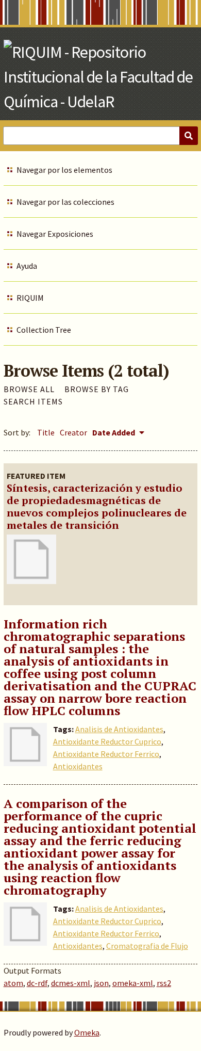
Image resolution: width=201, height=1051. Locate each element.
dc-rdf (37, 983)
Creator (73, 432)
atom (13, 983)
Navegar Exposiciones (54, 234)
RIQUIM (30, 298)
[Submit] (188, 135)
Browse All (29, 389)
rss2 (164, 983)
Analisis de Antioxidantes (119, 729)
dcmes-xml (70, 983)
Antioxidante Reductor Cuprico (107, 741)
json (101, 983)
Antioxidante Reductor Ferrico (106, 754)
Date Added (114, 432)
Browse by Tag (96, 389)
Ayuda (26, 266)
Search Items (33, 401)
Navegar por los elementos (64, 170)
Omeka (86, 1032)
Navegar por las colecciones (65, 202)
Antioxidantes (78, 766)
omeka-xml (132, 983)
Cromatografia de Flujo (147, 946)
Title (46, 432)
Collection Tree (43, 330)
